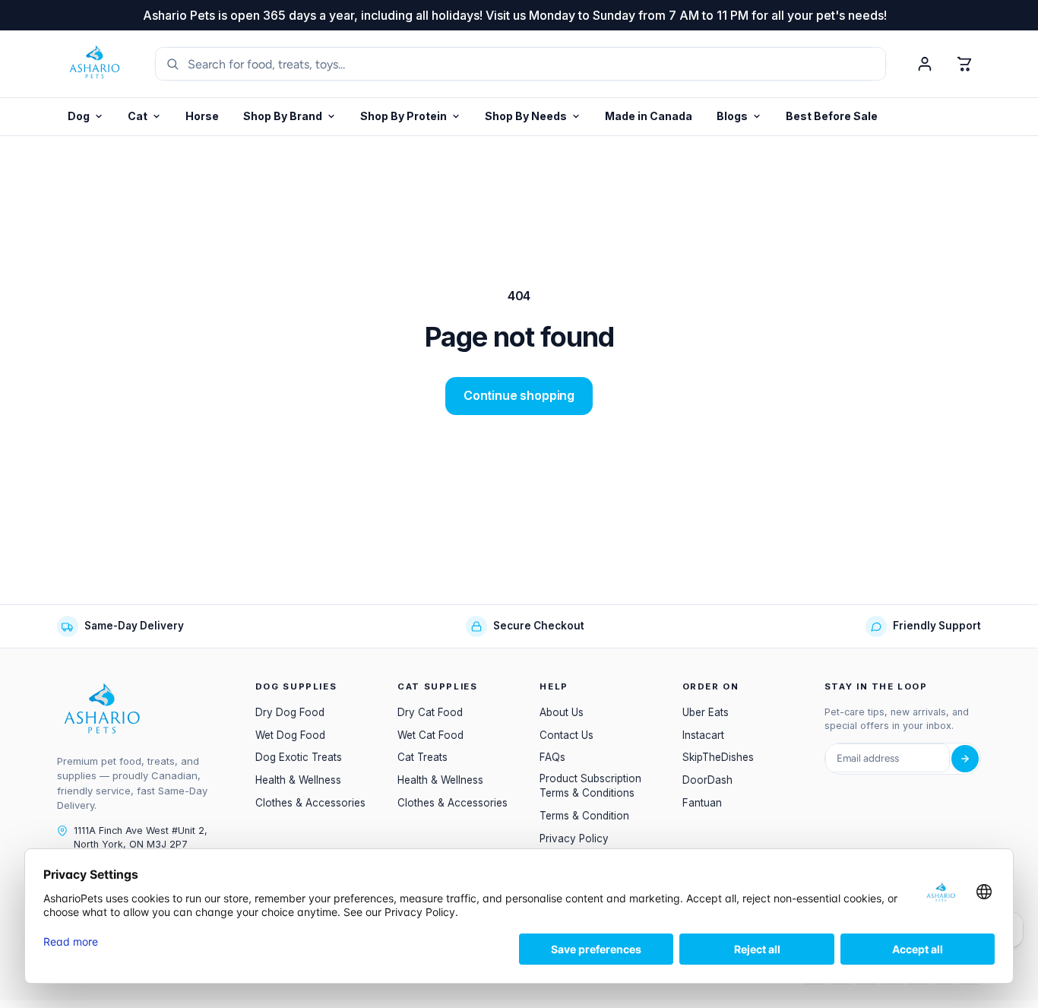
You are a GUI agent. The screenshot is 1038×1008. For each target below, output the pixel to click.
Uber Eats (705, 712)
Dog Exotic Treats (298, 757)
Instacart (703, 735)
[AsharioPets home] (95, 64)
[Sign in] (924, 64)
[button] (410, 116)
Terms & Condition (584, 816)
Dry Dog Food (289, 712)
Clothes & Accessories (310, 803)
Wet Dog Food (290, 735)
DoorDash (707, 780)
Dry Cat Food (430, 712)
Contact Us (566, 735)
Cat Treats (422, 757)
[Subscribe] (965, 758)
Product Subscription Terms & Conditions (590, 785)
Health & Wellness (298, 780)
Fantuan (702, 803)
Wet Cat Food (430, 735)
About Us (562, 712)
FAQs (552, 757)
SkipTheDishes (718, 757)
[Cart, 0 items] (964, 64)
